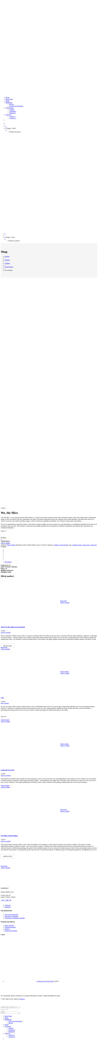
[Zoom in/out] (7, 1009)
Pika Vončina (11, 545)
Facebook (8, 905)
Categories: (50, 545)
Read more (63, 601)
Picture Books (64, 545)
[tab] (51, 562)
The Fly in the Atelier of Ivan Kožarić (13, 627)
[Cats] (44, 694)
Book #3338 (7, 856)
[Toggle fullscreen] (5, 1009)
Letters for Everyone (7, 770)
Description (8, 562)
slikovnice (94, 545)
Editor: (34, 545)
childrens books (77, 545)
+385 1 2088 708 (6, 900)
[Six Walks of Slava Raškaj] (44, 832)
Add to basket (5, 541)
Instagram (8, 907)
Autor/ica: (4, 545)
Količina (3, 537)
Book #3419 (7, 646)
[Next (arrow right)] (3, 1011)
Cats (2, 698)
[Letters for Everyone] (44, 766)
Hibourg (22, 999)
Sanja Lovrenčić (6, 632)
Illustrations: (19, 545)
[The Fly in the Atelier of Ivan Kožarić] (44, 623)
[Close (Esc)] (1, 1009)
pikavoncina (86, 545)
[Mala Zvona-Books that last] (48, 94)
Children (56, 545)
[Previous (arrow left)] (1, 1011)
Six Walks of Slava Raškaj (9, 836)
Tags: (70, 545)
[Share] (3, 1009)
